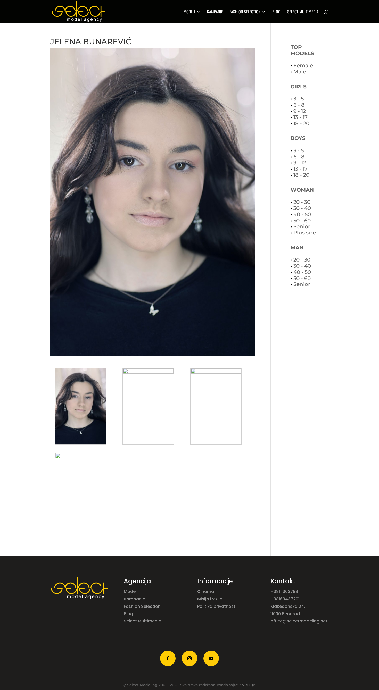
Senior (301, 226)
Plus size (304, 233)
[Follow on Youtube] (211, 658)
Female (303, 65)
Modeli (131, 591)
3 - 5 (298, 99)
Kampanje (215, 12)
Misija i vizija (210, 599)
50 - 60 (302, 220)
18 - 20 (301, 123)
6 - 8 (298, 105)
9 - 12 (299, 111)
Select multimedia (302, 12)
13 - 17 (300, 117)
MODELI (189, 12)
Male (299, 72)
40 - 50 (302, 214)
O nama (206, 591)
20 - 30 (301, 202)
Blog (276, 12)
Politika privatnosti (216, 606)
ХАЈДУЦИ (247, 685)
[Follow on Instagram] (189, 658)
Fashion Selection (245, 12)
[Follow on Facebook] (168, 658)
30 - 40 (302, 208)
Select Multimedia (142, 621)
